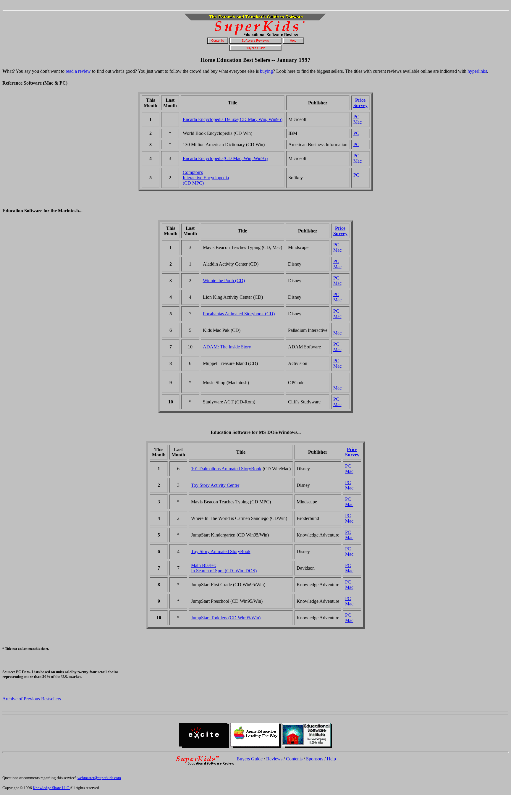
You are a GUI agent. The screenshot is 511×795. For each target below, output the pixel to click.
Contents (294, 758)
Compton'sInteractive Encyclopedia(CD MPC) (206, 177)
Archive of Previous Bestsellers (31, 698)
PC (356, 116)
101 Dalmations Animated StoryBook (226, 468)
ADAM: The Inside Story (227, 346)
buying (266, 71)
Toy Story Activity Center (215, 485)
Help (331, 758)
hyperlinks (477, 71)
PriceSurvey (360, 103)
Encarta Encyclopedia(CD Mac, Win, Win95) (225, 158)
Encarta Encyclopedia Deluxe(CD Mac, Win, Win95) (232, 119)
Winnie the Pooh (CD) (224, 280)
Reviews (274, 758)
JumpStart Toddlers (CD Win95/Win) (226, 617)
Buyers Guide (250, 758)
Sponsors (314, 758)
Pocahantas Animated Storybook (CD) (239, 313)
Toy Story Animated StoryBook (220, 551)
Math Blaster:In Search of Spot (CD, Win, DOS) (224, 568)
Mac (357, 122)
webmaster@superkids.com (99, 777)
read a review (78, 71)
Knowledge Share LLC (51, 788)
